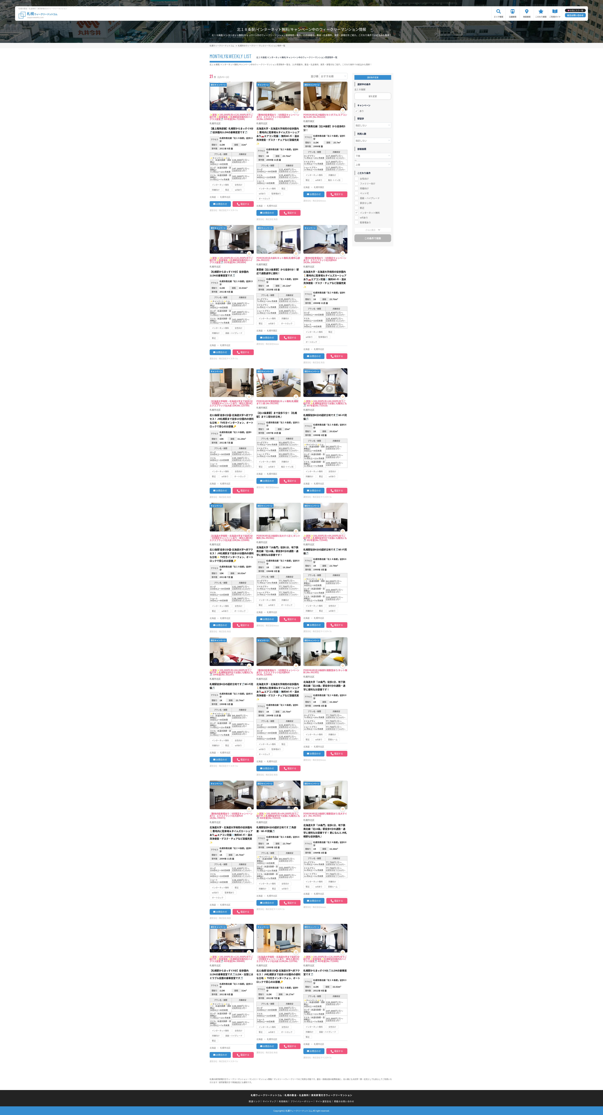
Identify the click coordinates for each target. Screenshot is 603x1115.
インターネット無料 (370, 212)
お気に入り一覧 (576, 10)
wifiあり (364, 217)
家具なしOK (366, 202)
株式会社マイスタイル (228, 210)
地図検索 (527, 16)
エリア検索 (498, 16)
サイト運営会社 (323, 1101)
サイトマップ (269, 1101)
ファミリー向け (367, 183)
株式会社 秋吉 (272, 219)
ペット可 (364, 193)
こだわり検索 (541, 16)
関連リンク (254, 1101)
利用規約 (283, 1101)
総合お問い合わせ (575, 15)
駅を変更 (373, 96)
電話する (244, 203)
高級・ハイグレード (370, 198)
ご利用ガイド (555, 16)
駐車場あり (365, 222)
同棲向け (364, 188)
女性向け (364, 178)
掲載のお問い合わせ (344, 1101)
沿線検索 (512, 16)
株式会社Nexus (319, 200)
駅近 (362, 207)
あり (361, 110)
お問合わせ (221, 203)
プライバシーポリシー (302, 1101)
